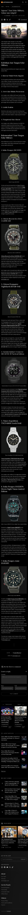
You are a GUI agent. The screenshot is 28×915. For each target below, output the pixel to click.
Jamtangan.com (5, 279)
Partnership (4, 889)
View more (3, 771)
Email (16, 685)
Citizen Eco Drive (5, 263)
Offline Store (4, 893)
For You (7, 6)
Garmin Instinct (23, 394)
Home (2, 6)
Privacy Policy (4, 900)
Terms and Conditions (6, 902)
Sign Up (23, 859)
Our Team (3, 876)
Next (19, 704)
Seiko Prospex (20, 185)
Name (2, 685)
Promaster (6, 322)
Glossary (3, 878)
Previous (9, 704)
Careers (3, 905)
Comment (3, 674)
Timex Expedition (22, 463)
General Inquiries (5, 887)
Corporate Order (5, 891)
